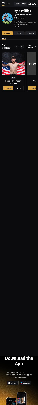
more (17, 27)
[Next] (22, 47)
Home (4, 38)
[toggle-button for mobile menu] (9, 3)
